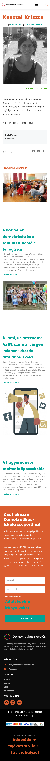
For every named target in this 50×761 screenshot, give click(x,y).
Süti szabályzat (24, 752)
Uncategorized (11, 152)
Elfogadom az (17, 602)
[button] (36, 4)
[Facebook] (6, 702)
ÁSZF (36, 746)
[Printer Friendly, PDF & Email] (36, 88)
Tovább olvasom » (11, 275)
